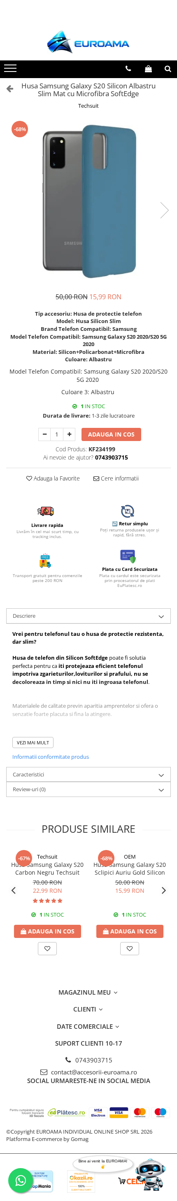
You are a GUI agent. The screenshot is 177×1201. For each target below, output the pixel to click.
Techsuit (88, 105)
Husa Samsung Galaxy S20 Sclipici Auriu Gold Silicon (129, 868)
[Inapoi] (6, 88)
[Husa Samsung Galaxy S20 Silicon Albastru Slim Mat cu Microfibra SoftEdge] (88, 202)
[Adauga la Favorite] (47, 948)
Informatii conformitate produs (50, 756)
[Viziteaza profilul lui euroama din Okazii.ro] (81, 1181)
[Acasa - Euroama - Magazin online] (88, 42)
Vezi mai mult (33, 742)
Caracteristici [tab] (28, 774)
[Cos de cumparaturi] (148, 68)
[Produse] (11, 71)
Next (164, 210)
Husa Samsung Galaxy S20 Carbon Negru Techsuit (47, 868)
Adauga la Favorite (56, 478)
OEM (130, 856)
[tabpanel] (88, 202)
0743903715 (93, 1060)
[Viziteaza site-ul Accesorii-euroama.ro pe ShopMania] (39, 1181)
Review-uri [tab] (29, 789)
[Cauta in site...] (168, 68)
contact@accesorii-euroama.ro (93, 1072)
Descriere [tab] (24, 615)
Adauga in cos (111, 434)
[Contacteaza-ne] (128, 68)
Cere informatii (119, 478)
